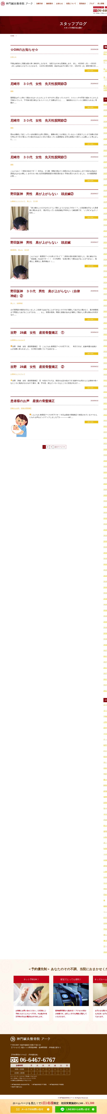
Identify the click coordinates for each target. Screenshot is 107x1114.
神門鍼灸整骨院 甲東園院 (57, 1084)
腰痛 (11, 91)
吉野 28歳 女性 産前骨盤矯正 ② (37, 366)
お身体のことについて (17, 201)
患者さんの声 (14, 408)
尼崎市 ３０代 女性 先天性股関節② (38, 120)
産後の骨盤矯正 (26, 408)
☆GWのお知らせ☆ (24, 49)
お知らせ (59, 3)
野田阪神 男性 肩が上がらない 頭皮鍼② (42, 194)
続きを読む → (91, 70)
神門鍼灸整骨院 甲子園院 (39, 1084)
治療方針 (39, 3)
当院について (71, 3)
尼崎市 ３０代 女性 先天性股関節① (38, 157)
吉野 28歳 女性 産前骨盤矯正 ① (37, 332)
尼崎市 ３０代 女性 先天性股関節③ (38, 83)
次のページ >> (59, 447)
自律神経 (20, 303)
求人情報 (100, 3)
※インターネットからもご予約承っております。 (24, 1076)
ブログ (91, 3)
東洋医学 (13, 250)
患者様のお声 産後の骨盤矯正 (34, 401)
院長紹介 (82, 3)
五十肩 (35, 201)
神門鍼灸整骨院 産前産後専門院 (20, 1084)
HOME (12, 36)
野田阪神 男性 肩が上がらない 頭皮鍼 (40, 242)
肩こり (29, 201)
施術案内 (49, 3)
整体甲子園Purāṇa (17, 1087)
